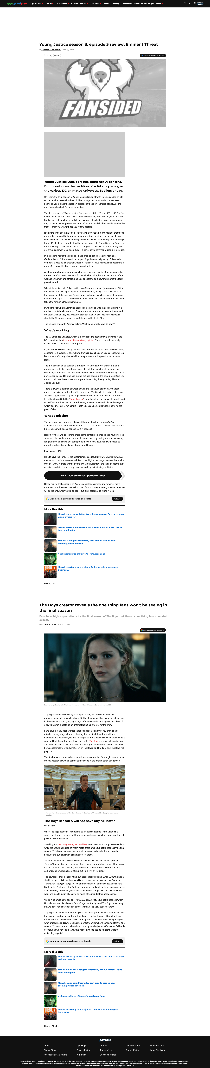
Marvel (49, 4)
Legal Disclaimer (158, 1050)
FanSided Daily (157, 1045)
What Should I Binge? (144, 4)
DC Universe (61, 4)
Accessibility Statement (55, 1054)
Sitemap (115, 4)
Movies (83, 4)
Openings (81, 1045)
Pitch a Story (50, 1050)
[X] (185, 3)
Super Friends (76, 399)
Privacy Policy (83, 1050)
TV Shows (95, 4)
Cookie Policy (132, 1050)
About (106, 4)
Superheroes (35, 4)
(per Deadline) (72, 844)
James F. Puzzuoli (52, 50)
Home (47, 583)
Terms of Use (106, 1050)
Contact (104, 1045)
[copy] (59, 55)
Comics (74, 4)
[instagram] (195, 3)
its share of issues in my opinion (78, 340)
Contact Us (127, 4)
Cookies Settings (108, 1054)
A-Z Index (81, 1054)
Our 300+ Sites (133, 1045)
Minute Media (31, 1061)
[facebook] (189, 3)
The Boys (56, 1026)
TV (53, 583)
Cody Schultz (49, 624)
